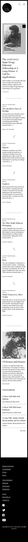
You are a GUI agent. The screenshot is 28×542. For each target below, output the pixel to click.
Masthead (5, 483)
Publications (5, 489)
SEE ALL (23, 431)
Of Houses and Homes (13, 361)
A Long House (5, 91)
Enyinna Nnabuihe (7, 276)
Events (4, 494)
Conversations (6, 469)
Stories (4, 106)
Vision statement (7, 480)
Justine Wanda (7, 423)
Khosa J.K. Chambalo (8, 129)
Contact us (5, 500)
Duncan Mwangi (7, 166)
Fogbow (5, 184)
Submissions (6, 486)
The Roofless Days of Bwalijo (11, 110)
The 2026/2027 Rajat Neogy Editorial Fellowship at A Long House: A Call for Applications (10, 68)
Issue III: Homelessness (8, 104)
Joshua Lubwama (7, 315)
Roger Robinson (7, 413)
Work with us (6, 497)
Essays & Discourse (8, 466)
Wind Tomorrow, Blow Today (12, 295)
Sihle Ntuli (15, 402)
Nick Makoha (6, 402)
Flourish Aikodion (7, 242)
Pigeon (5, 147)
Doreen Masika (6, 202)
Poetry (4, 475)
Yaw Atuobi (6, 384)
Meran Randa (17, 423)
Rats (4, 260)
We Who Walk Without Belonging (12, 224)
